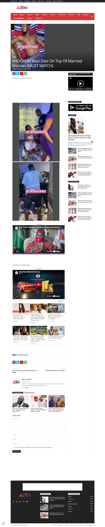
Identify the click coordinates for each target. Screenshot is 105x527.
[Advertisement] (64, 7)
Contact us (27, 1)
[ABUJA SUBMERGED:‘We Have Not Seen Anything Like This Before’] (72, 151)
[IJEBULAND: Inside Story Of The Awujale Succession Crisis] (72, 159)
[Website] (24, 501)
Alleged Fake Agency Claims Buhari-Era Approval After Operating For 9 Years (85, 165)
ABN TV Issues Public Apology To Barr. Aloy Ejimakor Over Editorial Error (20, 410)
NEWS (69, 496)
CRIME (37, 14)
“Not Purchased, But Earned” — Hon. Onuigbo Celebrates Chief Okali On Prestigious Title (56, 410)
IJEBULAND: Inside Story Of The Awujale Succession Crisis (85, 157)
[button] (92, 16)
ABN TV (17, 355)
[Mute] (88, 89)
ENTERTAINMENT (18, 18)
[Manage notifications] (3, 523)
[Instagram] (17, 501)
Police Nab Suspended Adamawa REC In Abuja (24, 371)
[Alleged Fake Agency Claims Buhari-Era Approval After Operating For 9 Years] (72, 166)
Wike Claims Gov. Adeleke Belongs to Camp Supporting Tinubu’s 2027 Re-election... (85, 173)
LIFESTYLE (71, 14)
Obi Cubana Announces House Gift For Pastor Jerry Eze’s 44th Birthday (79, 138)
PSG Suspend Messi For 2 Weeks (55, 370)
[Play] (70, 89)
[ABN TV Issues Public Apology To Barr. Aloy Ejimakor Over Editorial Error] (20, 401)
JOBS (79, 14)
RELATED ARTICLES (18, 392)
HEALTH (53, 14)
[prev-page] (62, 393)
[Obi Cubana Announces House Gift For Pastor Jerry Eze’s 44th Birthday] (80, 126)
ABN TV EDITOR (17, 69)
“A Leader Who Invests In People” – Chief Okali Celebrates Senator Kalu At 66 (38, 410)
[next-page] (64, 393)
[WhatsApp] (25, 73)
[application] (80, 84)
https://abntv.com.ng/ (26, 381)
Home (15, 14)
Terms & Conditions (58, 1)
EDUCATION (62, 14)
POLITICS (30, 14)
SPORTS (44, 14)
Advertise (33, 1)
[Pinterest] (21, 73)
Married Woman (24, 355)
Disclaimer (49, 1)
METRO (22, 14)
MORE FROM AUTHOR (29, 392)
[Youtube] (27, 387)
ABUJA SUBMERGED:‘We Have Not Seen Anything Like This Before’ (85, 150)
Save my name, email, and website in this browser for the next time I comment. (33, 447)
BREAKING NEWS (72, 504)
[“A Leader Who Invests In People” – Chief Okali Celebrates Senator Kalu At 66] (38, 401)
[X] (17, 73)
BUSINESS (85, 14)
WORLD (29, 18)
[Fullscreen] (90, 89)
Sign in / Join (14, 1)
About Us (21, 1)
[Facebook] (14, 73)
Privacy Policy (41, 1)
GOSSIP (17, 22)
